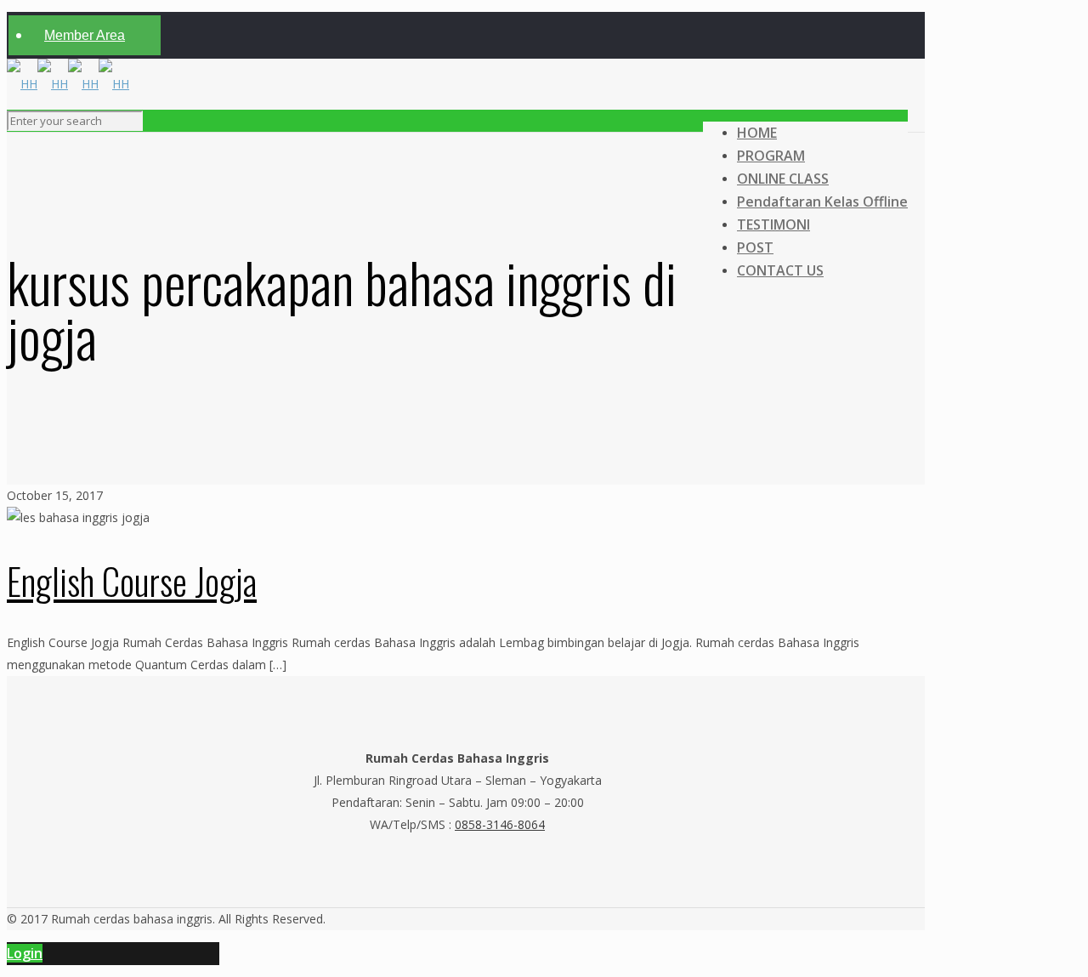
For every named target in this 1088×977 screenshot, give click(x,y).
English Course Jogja (132, 580)
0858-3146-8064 (500, 824)
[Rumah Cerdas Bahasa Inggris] (68, 84)
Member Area (84, 35)
